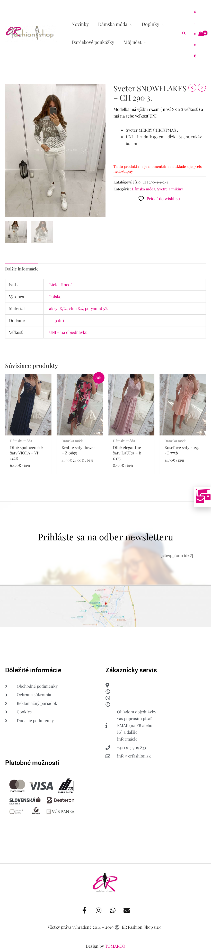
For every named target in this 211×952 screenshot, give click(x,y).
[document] (105, 476)
